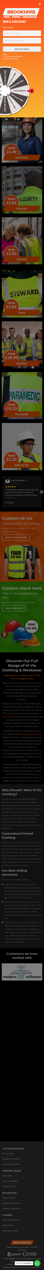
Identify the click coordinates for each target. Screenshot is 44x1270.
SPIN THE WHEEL (22, 49)
